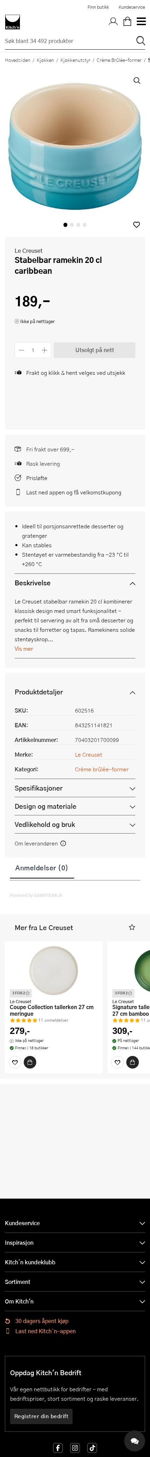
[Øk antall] (44, 350)
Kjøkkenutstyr (75, 59)
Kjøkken (45, 59)
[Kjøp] (30, 1062)
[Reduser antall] (21, 350)
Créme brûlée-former (102, 769)
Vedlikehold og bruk (45, 824)
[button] (136, 224)
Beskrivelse (33, 583)
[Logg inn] (113, 22)
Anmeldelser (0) (42, 867)
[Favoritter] (15, 1062)
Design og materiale (45, 806)
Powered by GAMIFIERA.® (36, 895)
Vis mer (24, 648)
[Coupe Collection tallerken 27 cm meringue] (54, 970)
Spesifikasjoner (38, 788)
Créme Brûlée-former (119, 59)
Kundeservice (132, 7)
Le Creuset (29, 251)
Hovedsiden (17, 59)
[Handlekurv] (127, 22)
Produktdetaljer (39, 692)
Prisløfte (36, 478)
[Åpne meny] (141, 22)
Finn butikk (98, 7)
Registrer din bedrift (41, 1416)
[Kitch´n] (12, 22)
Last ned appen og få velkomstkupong (73, 492)
